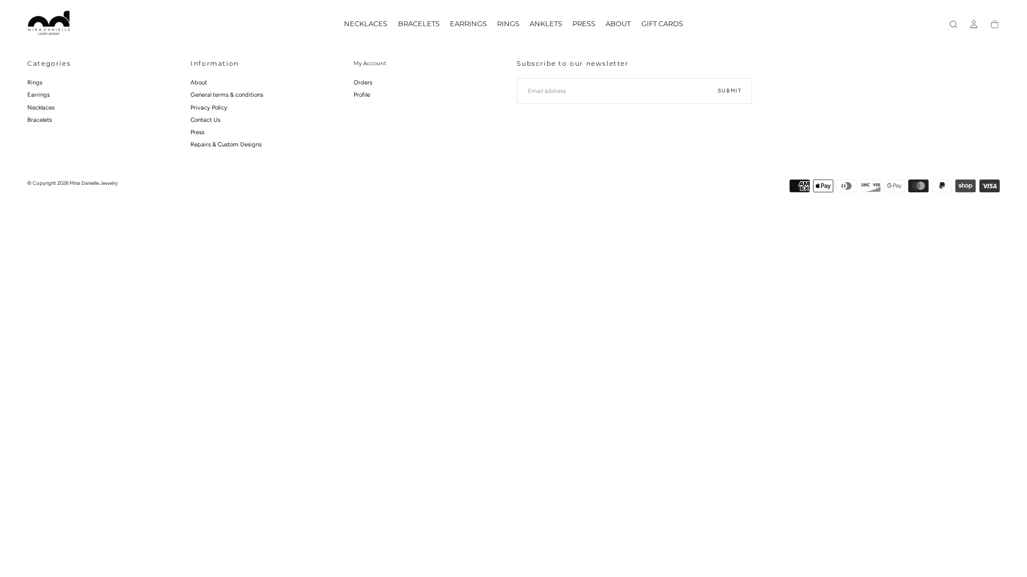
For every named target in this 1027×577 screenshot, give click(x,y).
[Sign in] (974, 24)
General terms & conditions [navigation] (226, 94)
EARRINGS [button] (468, 24)
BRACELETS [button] (419, 24)
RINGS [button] (508, 24)
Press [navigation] (197, 132)
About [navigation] (198, 82)
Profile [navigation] (362, 94)
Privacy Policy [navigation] (208, 107)
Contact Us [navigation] (205, 119)
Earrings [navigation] (38, 94)
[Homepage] (48, 24)
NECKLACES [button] (365, 24)
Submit (730, 90)
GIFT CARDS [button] (662, 24)
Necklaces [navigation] (41, 107)
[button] (953, 24)
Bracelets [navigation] (39, 119)
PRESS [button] (583, 24)
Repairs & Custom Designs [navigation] (226, 144)
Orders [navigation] (363, 82)
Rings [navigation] (34, 82)
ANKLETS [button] (546, 24)
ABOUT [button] (618, 24)
